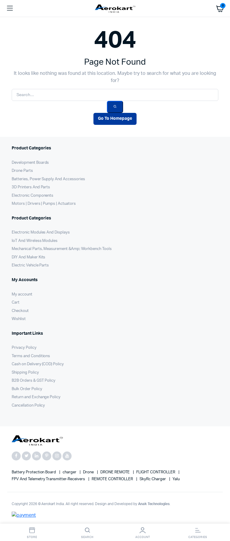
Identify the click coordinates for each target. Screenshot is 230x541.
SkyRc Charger (153, 479)
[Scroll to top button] (220, 517)
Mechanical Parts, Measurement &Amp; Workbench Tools (61, 249)
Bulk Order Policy (27, 389)
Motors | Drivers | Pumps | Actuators (44, 204)
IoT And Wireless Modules (35, 241)
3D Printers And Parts (31, 187)
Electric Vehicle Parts (30, 265)
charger (70, 472)
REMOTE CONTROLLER (113, 479)
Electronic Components (32, 196)
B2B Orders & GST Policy (33, 381)
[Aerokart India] (115, 8)
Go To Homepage (115, 118)
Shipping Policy (25, 373)
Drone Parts (22, 171)
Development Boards (30, 163)
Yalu (176, 479)
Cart (15, 302)
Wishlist (19, 319)
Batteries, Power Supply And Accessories (48, 179)
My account (22, 294)
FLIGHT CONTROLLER (156, 472)
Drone (89, 472)
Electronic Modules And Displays (41, 232)
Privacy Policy (24, 348)
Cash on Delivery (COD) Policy (38, 364)
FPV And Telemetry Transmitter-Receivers (49, 479)
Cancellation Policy (28, 405)
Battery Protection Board (34, 472)
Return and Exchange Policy (36, 397)
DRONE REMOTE (115, 472)
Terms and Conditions (31, 356)
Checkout (20, 311)
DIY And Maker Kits (28, 257)
